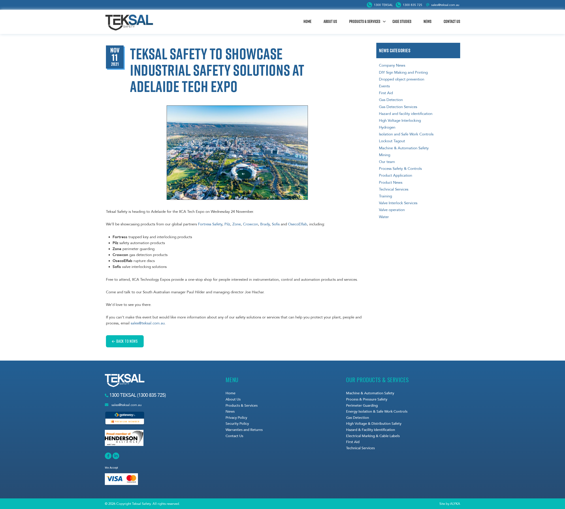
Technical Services (393, 189)
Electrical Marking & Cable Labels (373, 436)
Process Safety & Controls (400, 168)
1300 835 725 (412, 5)
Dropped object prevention (401, 79)
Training (385, 196)
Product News (390, 182)
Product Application (395, 175)
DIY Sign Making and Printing (403, 72)
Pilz (227, 224)
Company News (392, 65)
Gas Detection (391, 99)
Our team (387, 161)
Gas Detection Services (398, 106)
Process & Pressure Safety (366, 399)
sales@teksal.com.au (445, 5)
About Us (330, 21)
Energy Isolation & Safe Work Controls (376, 411)
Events (384, 86)
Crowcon (250, 224)
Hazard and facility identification (405, 113)
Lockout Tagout (392, 141)
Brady (265, 224)
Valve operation (392, 209)
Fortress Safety (210, 224)
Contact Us (452, 21)
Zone (236, 224)
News (427, 21)
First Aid (386, 92)
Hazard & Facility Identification (370, 429)
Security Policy (237, 423)
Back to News (126, 341)
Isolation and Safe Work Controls (406, 134)
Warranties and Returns (244, 429)
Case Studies (401, 21)
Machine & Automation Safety (404, 148)
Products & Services (364, 21)
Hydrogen (387, 127)
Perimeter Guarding (362, 405)
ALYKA (455, 504)
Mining (384, 154)
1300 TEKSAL (383, 5)
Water (384, 216)
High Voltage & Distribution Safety (373, 423)
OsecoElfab (297, 224)
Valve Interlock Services (398, 203)
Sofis (276, 224)
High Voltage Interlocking (400, 120)
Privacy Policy (236, 417)
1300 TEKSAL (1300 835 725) (137, 395)
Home (307, 21)
